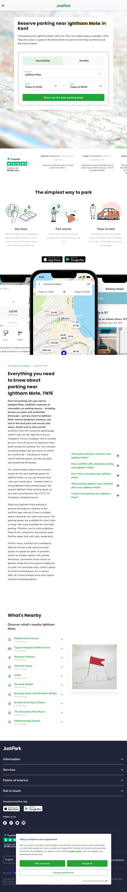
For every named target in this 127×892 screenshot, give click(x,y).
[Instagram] (11, 823)
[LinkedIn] (23, 823)
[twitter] (17, 823)
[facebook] (5, 823)
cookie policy (75, 851)
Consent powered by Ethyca (93, 881)
